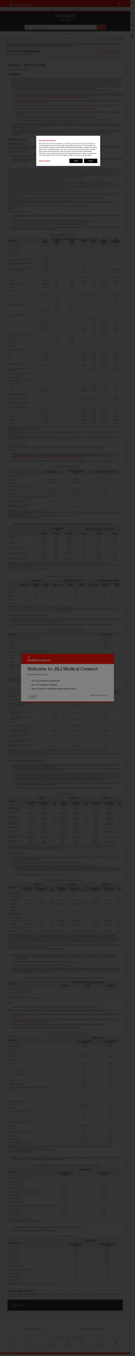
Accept (90, 161)
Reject (76, 161)
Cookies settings (44, 161)
